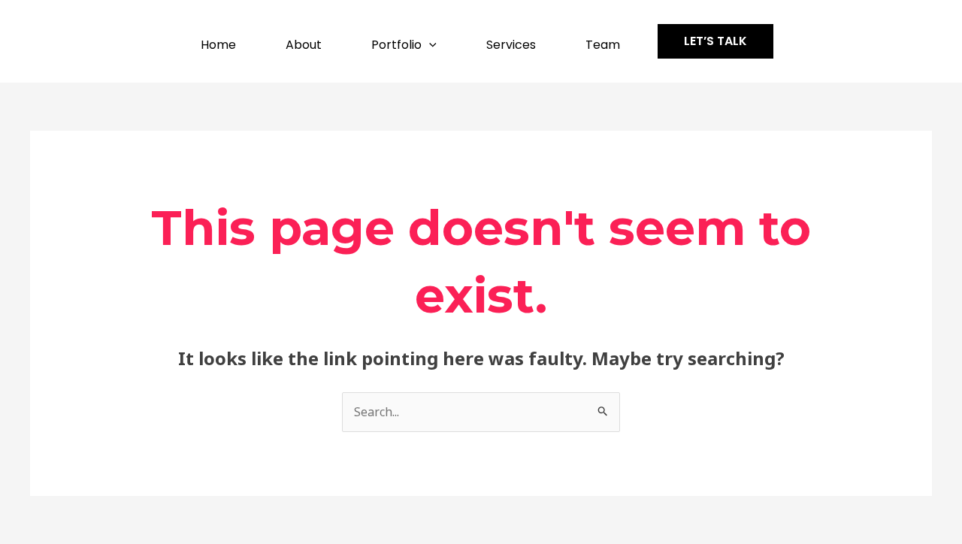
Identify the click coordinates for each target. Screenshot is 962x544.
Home (218, 44)
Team (602, 44)
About (304, 44)
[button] (429, 45)
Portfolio (396, 44)
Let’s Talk (715, 41)
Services (511, 44)
